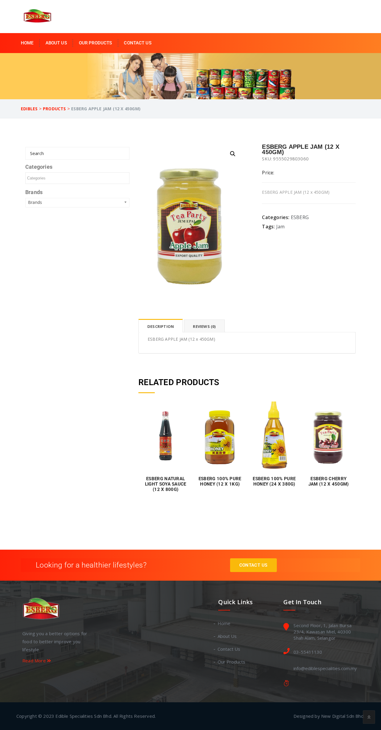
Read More (34, 661)
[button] (232, 153)
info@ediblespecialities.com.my (325, 668)
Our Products (95, 43)
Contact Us (137, 43)
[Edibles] (38, 16)
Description (160, 326)
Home (27, 43)
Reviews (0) (204, 326)
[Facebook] (25, 678)
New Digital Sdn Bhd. (343, 716)
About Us (56, 43)
